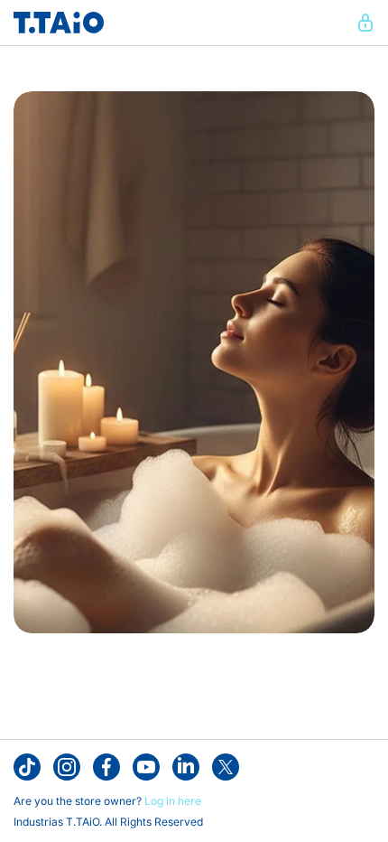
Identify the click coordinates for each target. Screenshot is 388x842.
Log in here (172, 801)
